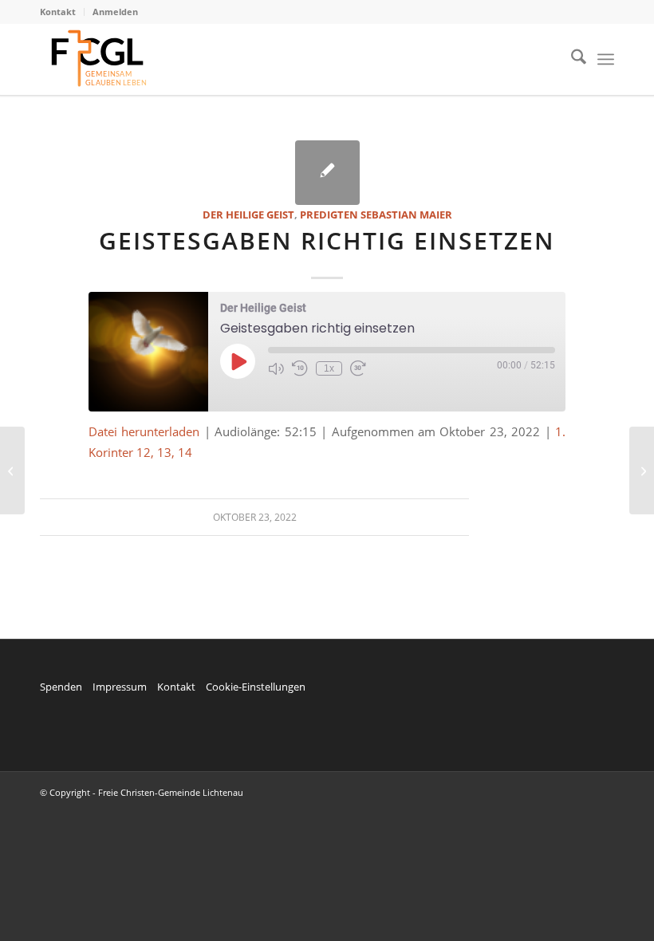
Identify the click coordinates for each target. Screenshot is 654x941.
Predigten (329, 214)
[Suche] (570, 59)
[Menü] (605, 59)
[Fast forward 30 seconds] (358, 368)
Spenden (61, 686)
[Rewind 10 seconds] (300, 368)
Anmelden (115, 12)
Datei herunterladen (144, 431)
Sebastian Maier (406, 214)
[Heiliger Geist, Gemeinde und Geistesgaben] (12, 470)
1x (329, 368)
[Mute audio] (276, 368)
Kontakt (58, 12)
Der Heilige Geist (248, 214)
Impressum (120, 686)
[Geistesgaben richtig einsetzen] (327, 172)
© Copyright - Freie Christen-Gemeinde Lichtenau (141, 792)
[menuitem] (62, 12)
